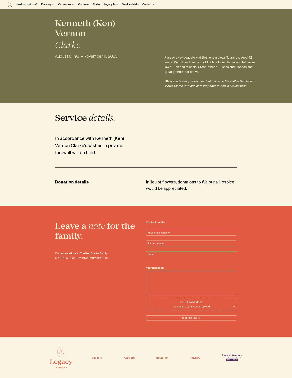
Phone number (152, 240)
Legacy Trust (111, 4)
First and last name (154, 229)
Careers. (129, 357)
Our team (83, 4)
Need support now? (26, 4)
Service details (130, 4)
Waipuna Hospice (218, 182)
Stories (96, 4)
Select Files (191, 304)
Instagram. (162, 357)
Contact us (148, 4)
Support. (97, 357)
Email (148, 251)
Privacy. (195, 357)
